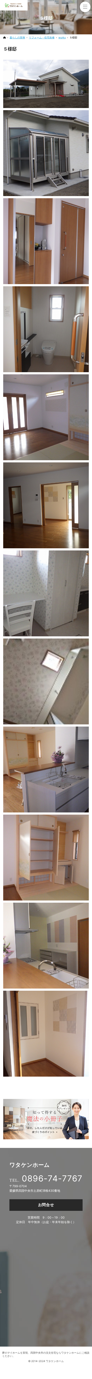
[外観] (46, 84)
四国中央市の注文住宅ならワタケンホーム (54, 1352)
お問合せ (46, 1204)
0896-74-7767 (52, 1178)
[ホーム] (4, 37)
